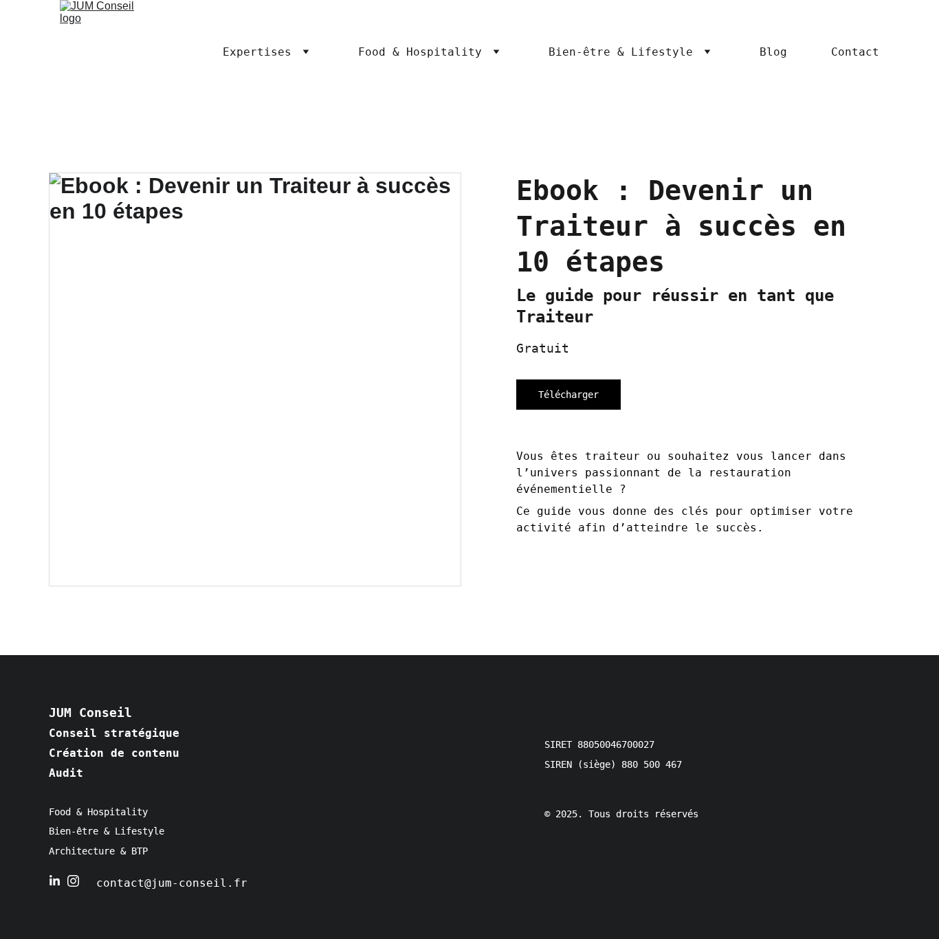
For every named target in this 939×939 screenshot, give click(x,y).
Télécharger (568, 394)
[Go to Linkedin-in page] (54, 881)
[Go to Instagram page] (73, 881)
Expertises (257, 51)
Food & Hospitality (420, 51)
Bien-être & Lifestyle (621, 51)
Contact (855, 51)
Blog (773, 51)
